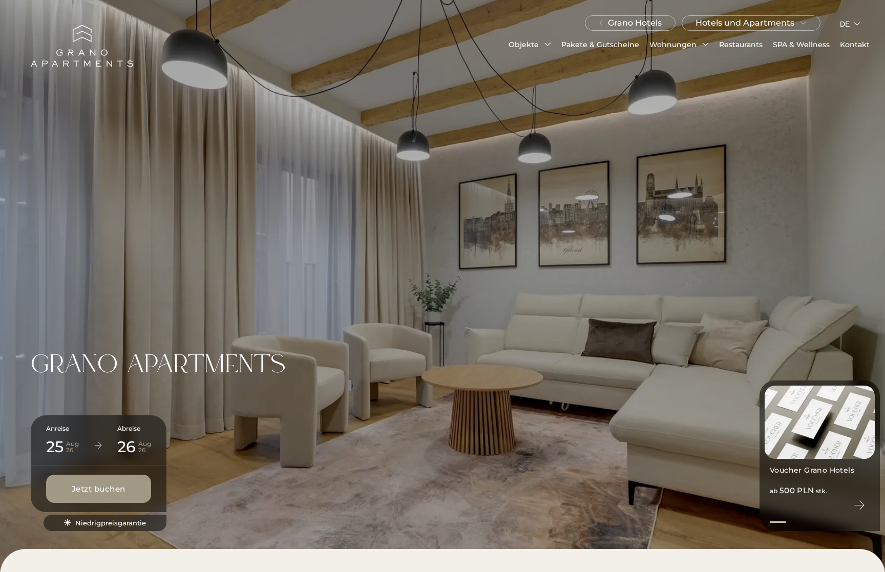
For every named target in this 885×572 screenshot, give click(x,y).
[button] (530, 44)
